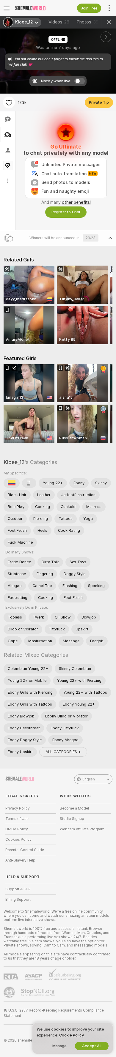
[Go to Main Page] (35, 8)
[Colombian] (12, 483)
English (88, 779)
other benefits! (76, 202)
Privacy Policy (17, 808)
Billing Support (18, 899)
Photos (87, 22)
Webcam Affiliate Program (82, 829)
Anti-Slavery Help (20, 860)
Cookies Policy (18, 839)
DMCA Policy (16, 829)
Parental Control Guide (24, 850)
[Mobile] (29, 483)
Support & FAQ (18, 889)
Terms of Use (17, 819)
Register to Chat (65, 212)
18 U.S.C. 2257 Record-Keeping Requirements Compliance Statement (54, 1013)
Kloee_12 (14, 462)
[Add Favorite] (9, 102)
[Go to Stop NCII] (38, 992)
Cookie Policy (71, 1035)
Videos (58, 22)
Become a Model (74, 808)
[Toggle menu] (6, 8)
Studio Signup (72, 819)
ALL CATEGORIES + (63, 752)
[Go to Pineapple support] (10, 992)
